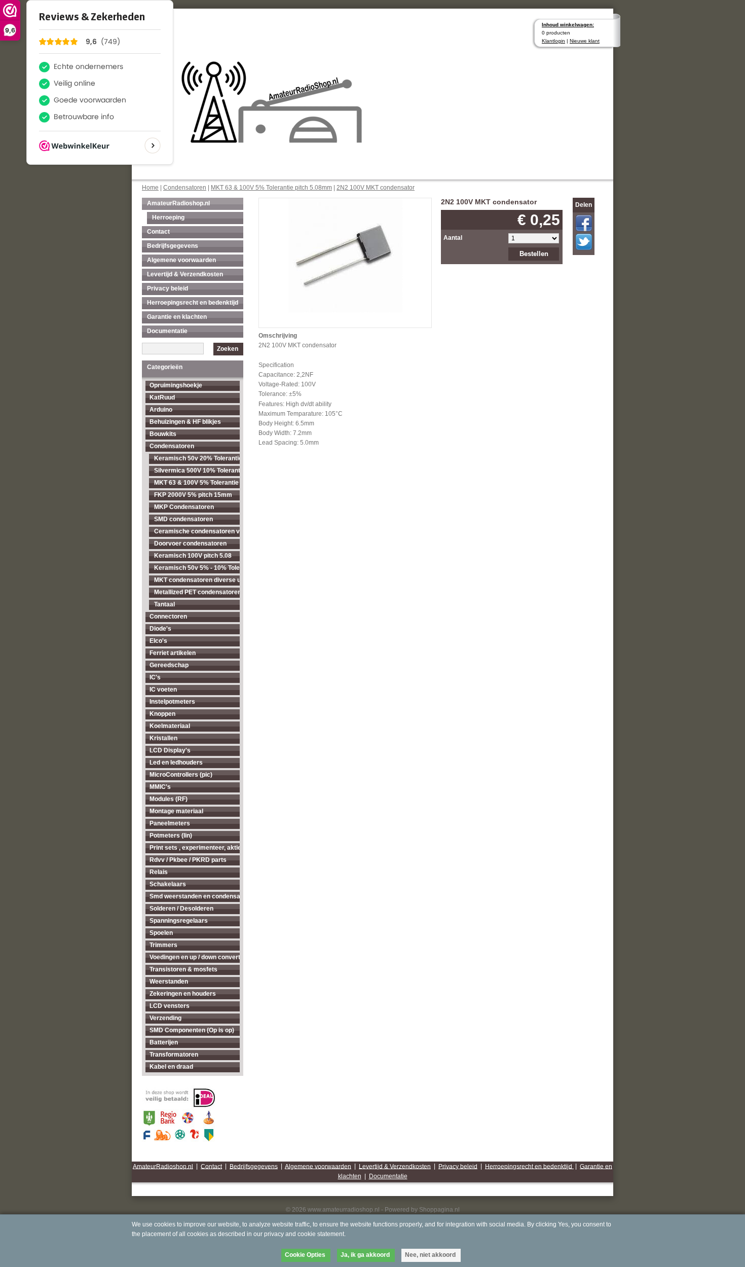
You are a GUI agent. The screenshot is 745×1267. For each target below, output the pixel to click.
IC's (155, 677)
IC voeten (163, 689)
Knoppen (162, 713)
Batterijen (164, 1042)
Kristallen (163, 738)
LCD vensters (170, 1005)
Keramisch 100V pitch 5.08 (193, 555)
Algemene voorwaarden (181, 260)
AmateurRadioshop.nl (178, 203)
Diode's (160, 628)
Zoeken (227, 348)
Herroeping (168, 217)
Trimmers (163, 945)
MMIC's (160, 786)
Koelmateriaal (170, 726)
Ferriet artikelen (173, 653)
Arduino (161, 409)
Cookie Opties (305, 1254)
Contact (158, 231)
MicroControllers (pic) (181, 774)
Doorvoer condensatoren (190, 543)
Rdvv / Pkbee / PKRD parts (188, 859)
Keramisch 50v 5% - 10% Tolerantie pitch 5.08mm (197, 567)
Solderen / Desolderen (181, 908)
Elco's (158, 640)
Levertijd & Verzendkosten (185, 274)
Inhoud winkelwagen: (568, 24)
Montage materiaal (176, 811)
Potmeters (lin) (171, 835)
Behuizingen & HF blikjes (185, 421)
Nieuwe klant (585, 41)
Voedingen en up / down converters (195, 957)
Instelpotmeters (172, 701)
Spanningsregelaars (179, 920)
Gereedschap (169, 665)
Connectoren (168, 616)
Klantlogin (553, 41)
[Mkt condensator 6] (345, 254)
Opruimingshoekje (176, 385)
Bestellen (533, 254)
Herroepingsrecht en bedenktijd (192, 302)
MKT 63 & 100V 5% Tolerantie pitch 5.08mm (271, 187)
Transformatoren (174, 1054)
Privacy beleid (167, 288)
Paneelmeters (170, 823)
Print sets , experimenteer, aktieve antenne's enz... (195, 847)
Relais (159, 872)
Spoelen (161, 932)
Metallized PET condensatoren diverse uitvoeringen (197, 592)
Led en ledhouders (176, 762)
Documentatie (167, 331)
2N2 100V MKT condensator (376, 187)
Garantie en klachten (177, 316)
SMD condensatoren (183, 519)
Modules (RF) (169, 799)
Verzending (165, 1018)
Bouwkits (163, 434)
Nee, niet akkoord (430, 1254)
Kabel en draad (171, 1066)
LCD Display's (170, 750)
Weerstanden (169, 981)
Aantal (452, 237)
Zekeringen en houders (183, 993)
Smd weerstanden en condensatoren (195, 896)
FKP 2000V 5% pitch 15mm (193, 494)
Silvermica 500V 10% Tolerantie (197, 470)
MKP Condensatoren (184, 507)
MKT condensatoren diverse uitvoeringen (197, 580)
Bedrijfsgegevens (172, 245)
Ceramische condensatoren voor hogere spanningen (197, 531)
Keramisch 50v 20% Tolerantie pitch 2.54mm (197, 458)
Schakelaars (168, 884)
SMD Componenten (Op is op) (192, 1030)
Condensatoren (184, 187)
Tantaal (164, 604)
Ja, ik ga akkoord (365, 1254)
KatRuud (162, 397)
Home (150, 187)
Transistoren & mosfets (183, 969)
